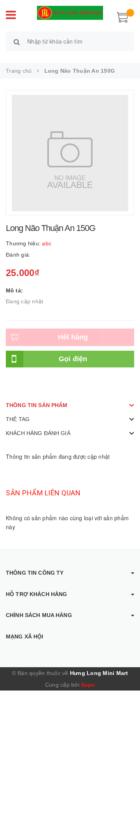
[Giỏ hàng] (122, 16)
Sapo (88, 685)
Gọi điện (73, 359)
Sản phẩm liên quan (43, 493)
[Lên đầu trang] (124, 810)
